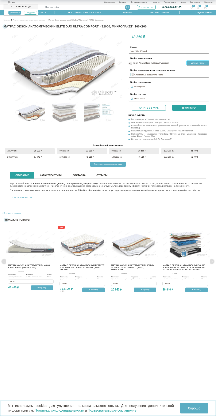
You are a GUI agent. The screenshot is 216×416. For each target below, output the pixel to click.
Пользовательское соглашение (112, 410)
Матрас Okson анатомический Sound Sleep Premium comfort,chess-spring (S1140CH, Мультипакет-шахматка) (184, 267)
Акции (183, 2)
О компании (109, 2)
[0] (191, 7)
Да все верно (15, 13)
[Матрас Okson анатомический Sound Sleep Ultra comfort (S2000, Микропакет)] (133, 244)
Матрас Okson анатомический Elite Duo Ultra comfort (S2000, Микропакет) (64, 68)
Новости (155, 2)
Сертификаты (170, 2)
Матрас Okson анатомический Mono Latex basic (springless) (29, 266)
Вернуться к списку (12, 213)
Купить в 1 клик (148, 107)
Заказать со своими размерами (108, 164)
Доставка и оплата (139, 2)
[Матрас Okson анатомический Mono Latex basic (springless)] (30, 244)
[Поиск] (127, 7)
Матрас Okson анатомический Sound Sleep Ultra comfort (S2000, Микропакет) (132, 267)
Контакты (208, 2)
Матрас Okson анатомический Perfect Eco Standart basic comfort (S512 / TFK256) (82, 267)
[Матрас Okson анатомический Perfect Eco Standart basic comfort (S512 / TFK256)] (82, 244)
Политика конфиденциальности (59, 410)
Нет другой (30, 13)
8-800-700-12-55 (171, 7)
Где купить (195, 2)
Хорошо (194, 408)
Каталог (122, 2)
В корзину (189, 107)
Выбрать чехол (197, 63)
